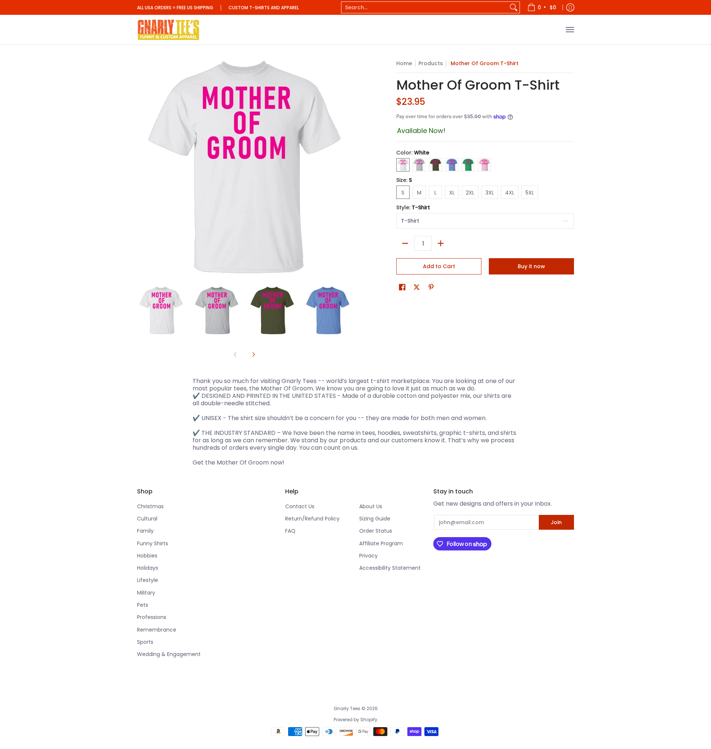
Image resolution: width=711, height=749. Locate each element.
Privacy (368, 555)
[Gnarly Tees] (168, 29)
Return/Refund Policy (312, 518)
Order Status (375, 531)
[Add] (441, 243)
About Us (370, 506)
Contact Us (299, 506)
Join (556, 522)
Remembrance (156, 629)
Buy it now (531, 266)
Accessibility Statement (390, 568)
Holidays (147, 568)
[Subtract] (405, 243)
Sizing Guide (374, 518)
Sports (145, 642)
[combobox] (424, 7)
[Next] (253, 354)
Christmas (150, 506)
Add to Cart (439, 266)
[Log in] (570, 7)
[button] (402, 287)
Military (146, 592)
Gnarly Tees (347, 708)
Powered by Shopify (355, 719)
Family (145, 531)
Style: (413, 207)
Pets (142, 605)
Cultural (147, 518)
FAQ (290, 531)
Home (404, 63)
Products (430, 63)
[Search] (514, 7)
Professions (151, 617)
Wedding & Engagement (169, 654)
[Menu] (569, 29)
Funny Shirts (152, 543)
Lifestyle (147, 580)
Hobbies (147, 555)
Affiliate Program (381, 543)
